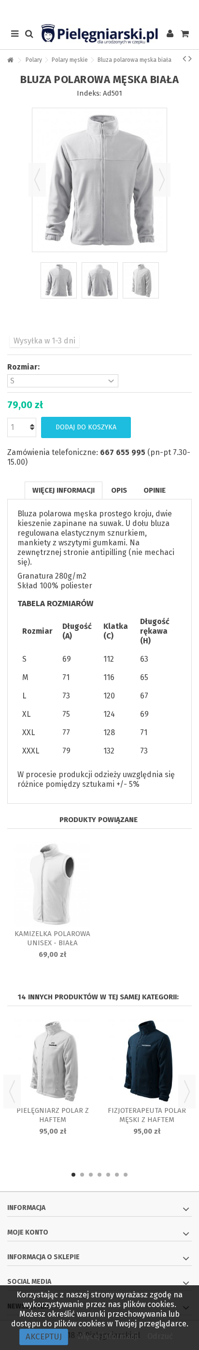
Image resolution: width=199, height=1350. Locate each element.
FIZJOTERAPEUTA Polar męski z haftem (147, 1115)
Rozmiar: (24, 366)
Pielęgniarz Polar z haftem (52, 1115)
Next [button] (187, 1091)
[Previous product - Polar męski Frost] (184, 58)
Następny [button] (162, 180)
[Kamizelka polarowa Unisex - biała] (52, 883)
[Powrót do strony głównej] (10, 61)
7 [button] (126, 1175)
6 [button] (117, 1175)
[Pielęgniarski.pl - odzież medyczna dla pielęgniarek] (99, 34)
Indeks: (89, 93)
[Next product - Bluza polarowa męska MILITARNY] (190, 58)
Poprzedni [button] (37, 180)
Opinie (154, 490)
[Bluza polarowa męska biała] (58, 280)
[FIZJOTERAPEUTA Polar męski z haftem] (146, 1061)
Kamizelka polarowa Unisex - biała (52, 938)
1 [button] (73, 1175)
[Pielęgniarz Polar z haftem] (52, 1061)
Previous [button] (12, 1091)
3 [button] (91, 1175)
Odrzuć (160, 1336)
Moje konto (27, 1232)
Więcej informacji (63, 490)
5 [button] (108, 1175)
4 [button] (99, 1175)
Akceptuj (44, 1337)
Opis (119, 490)
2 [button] (82, 1175)
